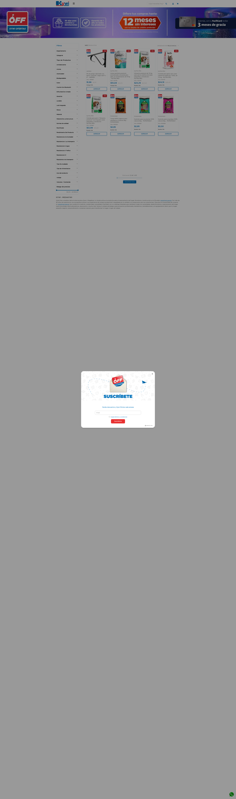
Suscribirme (118, 421)
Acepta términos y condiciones (119, 417)
